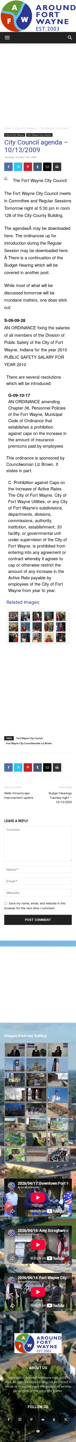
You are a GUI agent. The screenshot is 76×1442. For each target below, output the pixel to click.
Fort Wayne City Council (54, 128)
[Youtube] (38, 1431)
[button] (7, 37)
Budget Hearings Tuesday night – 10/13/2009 (60, 797)
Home (7, 128)
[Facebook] (8, 167)
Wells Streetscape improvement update (18, 795)
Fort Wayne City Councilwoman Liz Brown (29, 743)
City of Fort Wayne (26, 128)
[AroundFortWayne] (38, 16)
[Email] (47, 167)
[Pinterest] (28, 167)
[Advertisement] (38, 84)
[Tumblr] (37, 167)
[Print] (57, 167)
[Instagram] (20, 1419)
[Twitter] (18, 167)
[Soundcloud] (42, 1420)
